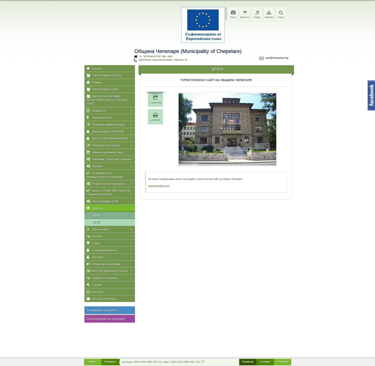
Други (96, 215)
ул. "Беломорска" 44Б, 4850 (156, 56)
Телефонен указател (101, 310)
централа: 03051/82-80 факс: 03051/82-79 (163, 60)
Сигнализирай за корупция (106, 318)
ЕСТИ (96, 222)
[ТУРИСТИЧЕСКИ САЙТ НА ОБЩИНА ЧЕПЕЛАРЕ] (227, 129)
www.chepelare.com (158, 185)
